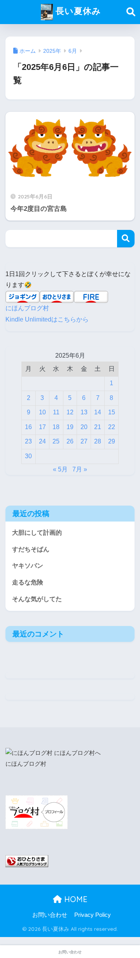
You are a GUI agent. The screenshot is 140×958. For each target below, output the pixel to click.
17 (42, 427)
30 (28, 456)
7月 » (79, 469)
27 (84, 441)
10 (42, 412)
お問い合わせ (49, 915)
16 (28, 427)
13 (84, 412)
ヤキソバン (27, 565)
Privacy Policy (92, 915)
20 (84, 427)
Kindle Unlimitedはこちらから (47, 319)
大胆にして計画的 (37, 532)
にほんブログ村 (27, 308)
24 (42, 441)
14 (97, 412)
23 (28, 441)
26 (70, 441)
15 (111, 412)
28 (97, 441)
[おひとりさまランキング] (26, 860)
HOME (75, 899)
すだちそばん (30, 549)
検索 (126, 238)
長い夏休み (77, 10)
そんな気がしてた (37, 599)
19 (70, 427)
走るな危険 (27, 582)
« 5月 (60, 469)
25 (56, 441)
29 (111, 441)
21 (97, 427)
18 (56, 427)
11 (56, 412)
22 (111, 427)
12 (70, 412)
